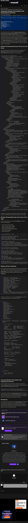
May (7, 8)
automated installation (6, 469)
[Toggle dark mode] (26, 6)
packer (2, 470)
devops (15, 469)
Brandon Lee (14, 450)
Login (26, 482)
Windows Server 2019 (4, 51)
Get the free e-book (8, 430)
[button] (21, 5)
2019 (4, 8)
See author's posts (13, 464)
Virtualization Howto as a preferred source (10, 438)
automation (12, 469)
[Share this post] (24, 5)
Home (2, 8)
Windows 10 (6, 385)
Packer (16, 38)
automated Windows (19, 401)
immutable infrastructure (21, 469)
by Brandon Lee (7, 14)
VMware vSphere (3, 271)
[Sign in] (22, 5)
